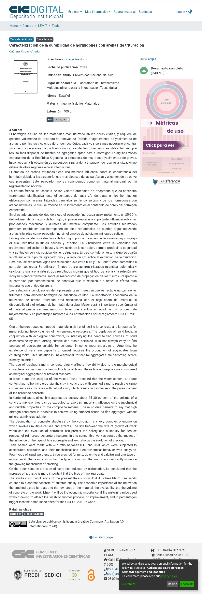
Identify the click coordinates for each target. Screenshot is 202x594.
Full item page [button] (103, 537)
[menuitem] (75, 11)
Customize (129, 584)
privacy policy (168, 576)
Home (13, 26)
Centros (27, 26)
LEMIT (42, 26)
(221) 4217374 (117, 569)
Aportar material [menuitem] (125, 12)
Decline (172, 584)
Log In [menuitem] (180, 12)
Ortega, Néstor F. (76, 59)
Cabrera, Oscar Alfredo (24, 51)
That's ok (187, 584)
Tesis (56, 26)
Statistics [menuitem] (145, 12)
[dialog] (158, 575)
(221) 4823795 (117, 574)
